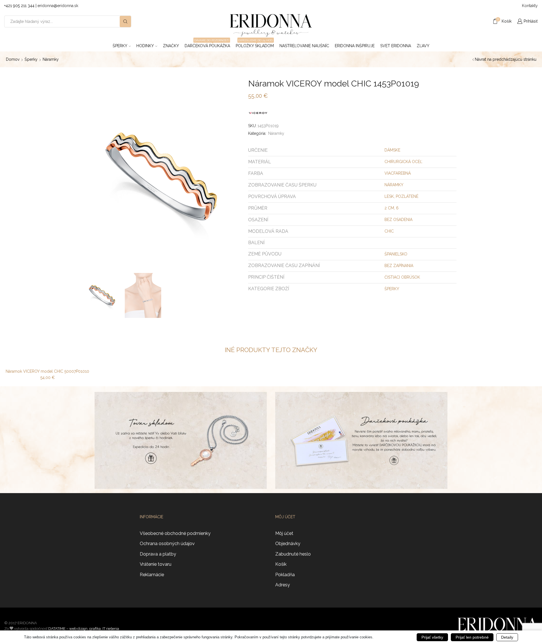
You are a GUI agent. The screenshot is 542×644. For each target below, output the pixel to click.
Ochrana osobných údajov (167, 543)
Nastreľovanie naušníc (304, 46)
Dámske (392, 150)
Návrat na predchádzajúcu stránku (505, 59)
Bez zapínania (398, 265)
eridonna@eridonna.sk (58, 5)
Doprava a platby (158, 554)
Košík (281, 564)
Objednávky (287, 543)
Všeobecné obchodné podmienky (175, 533)
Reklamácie (152, 574)
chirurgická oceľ (403, 161)
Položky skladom (255, 44)
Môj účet (284, 533)
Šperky (120, 46)
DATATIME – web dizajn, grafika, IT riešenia (83, 628)
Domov (12, 59)
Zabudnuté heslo (293, 554)
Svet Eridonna (395, 46)
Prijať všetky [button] (432, 637)
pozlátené (407, 196)
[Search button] (125, 21)
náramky (393, 185)
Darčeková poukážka (207, 44)
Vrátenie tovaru (155, 564)
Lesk (389, 196)
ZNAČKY (171, 46)
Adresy (282, 584)
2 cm (389, 208)
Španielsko (395, 254)
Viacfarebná (397, 173)
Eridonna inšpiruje (355, 46)
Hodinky (145, 46)
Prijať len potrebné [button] (472, 637)
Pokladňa (285, 574)
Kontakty (530, 5)
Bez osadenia (398, 219)
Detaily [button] (507, 637)
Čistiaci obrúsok (402, 277)
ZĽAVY (423, 46)
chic (389, 231)
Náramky (51, 59)
